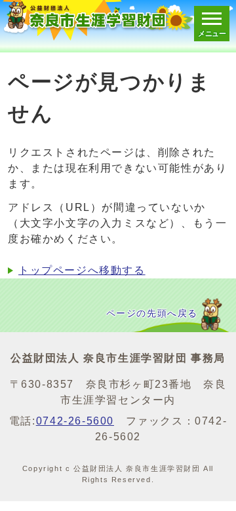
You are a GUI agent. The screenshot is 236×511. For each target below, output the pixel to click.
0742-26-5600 (75, 420)
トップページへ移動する (82, 270)
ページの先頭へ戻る (152, 313)
